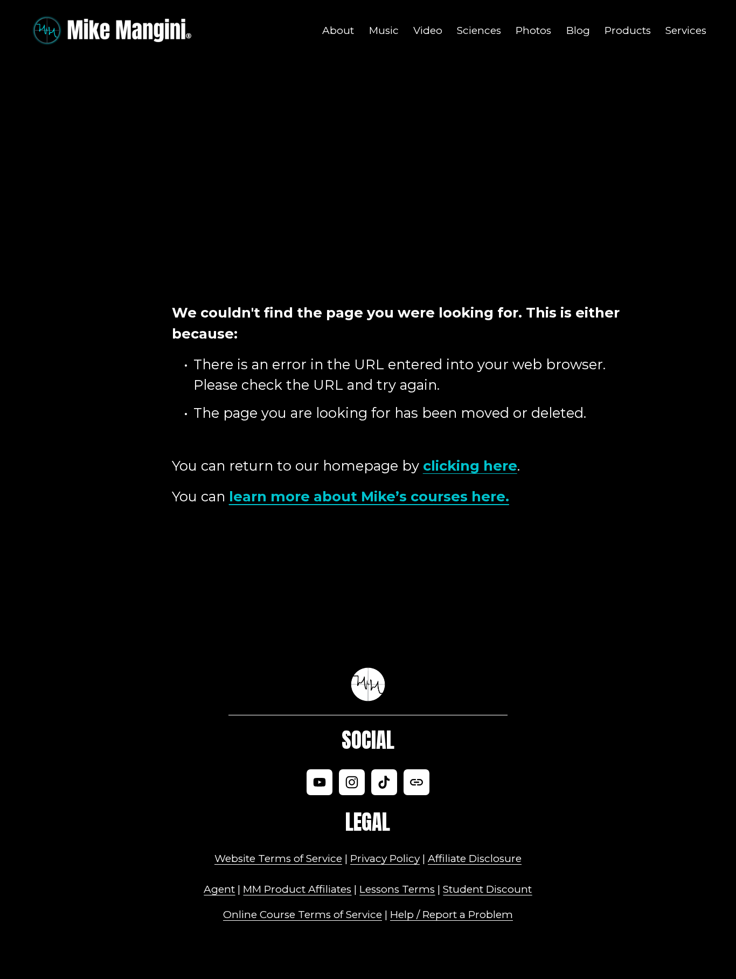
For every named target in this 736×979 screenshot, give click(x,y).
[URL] (416, 782)
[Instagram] (352, 782)
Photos (533, 30)
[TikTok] (384, 782)
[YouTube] (319, 782)
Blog (578, 30)
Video (427, 30)
